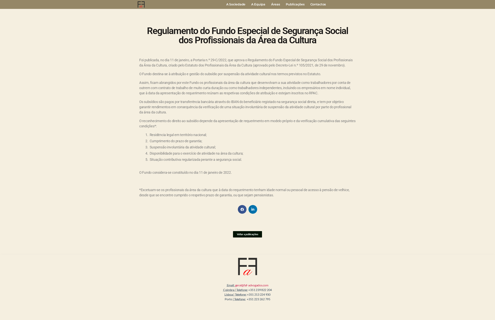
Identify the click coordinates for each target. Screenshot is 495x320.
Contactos (318, 4)
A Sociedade (235, 4)
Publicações (295, 4)
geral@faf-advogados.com (251, 285)
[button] (242, 209)
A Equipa (258, 4)
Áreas (275, 4)
